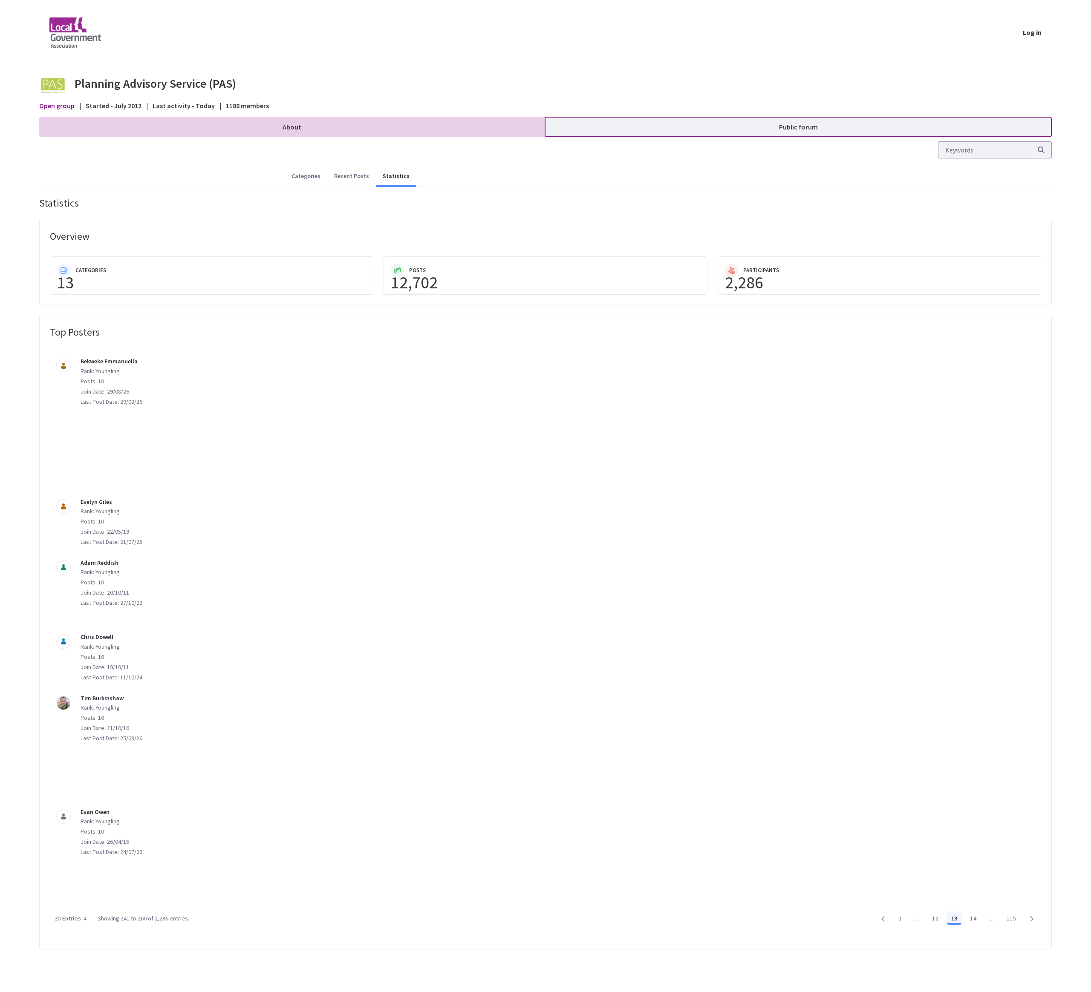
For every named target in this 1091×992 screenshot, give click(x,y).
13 (956, 919)
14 (975, 919)
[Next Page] (1031, 918)
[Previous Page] (883, 918)
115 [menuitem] (1014, 919)
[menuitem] (292, 127)
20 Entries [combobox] (68, 918)
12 (937, 919)
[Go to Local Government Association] (82, 32)
